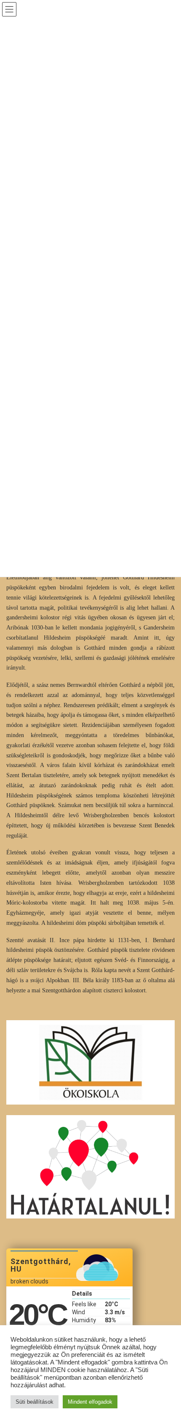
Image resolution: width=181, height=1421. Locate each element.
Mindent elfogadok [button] (90, 1402)
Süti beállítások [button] (34, 1402)
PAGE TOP (168, 1370)
